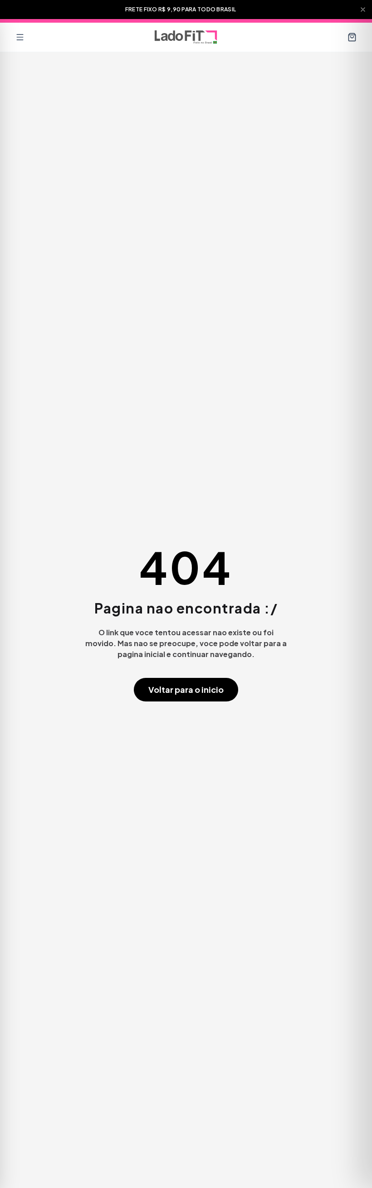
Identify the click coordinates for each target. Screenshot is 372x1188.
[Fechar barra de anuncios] (362, 9)
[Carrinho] (352, 37)
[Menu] (20, 37)
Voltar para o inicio (186, 689)
